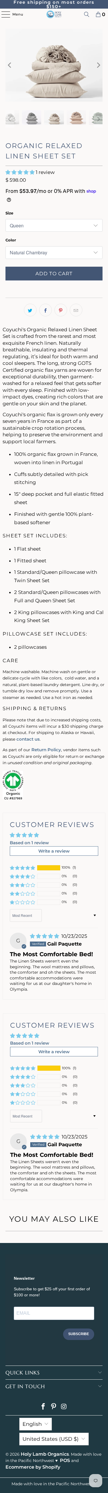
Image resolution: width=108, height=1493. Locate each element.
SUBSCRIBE (78, 1334)
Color (10, 240)
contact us (28, 739)
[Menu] (3, 14)
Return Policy (46, 749)
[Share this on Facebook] (45, 310)
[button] (20, 172)
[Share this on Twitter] (30, 310)
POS (65, 1460)
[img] (45, 936)
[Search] (86, 14)
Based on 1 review (29, 842)
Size (9, 213)
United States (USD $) (50, 1439)
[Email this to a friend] (76, 310)
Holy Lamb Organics (45, 1454)
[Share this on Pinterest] (60, 310)
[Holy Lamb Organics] (54, 14)
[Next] (98, 65)
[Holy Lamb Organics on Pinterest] (54, 1407)
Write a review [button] (54, 851)
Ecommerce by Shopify (32, 1467)
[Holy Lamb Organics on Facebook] (43, 1407)
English (32, 1424)
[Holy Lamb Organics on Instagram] (64, 1407)
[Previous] (9, 65)
